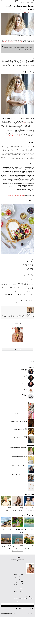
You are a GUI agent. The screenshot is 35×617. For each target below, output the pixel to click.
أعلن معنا (24, 613)
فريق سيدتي (15, 584)
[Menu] (33, 0)
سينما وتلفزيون (25, 420)
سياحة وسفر (32, 12)
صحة (26, 412)
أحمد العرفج (25, 389)
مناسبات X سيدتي (15, 577)
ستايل (22, 581)
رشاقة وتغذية (25, 404)
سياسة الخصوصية (28, 613)
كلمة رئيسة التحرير (18, 349)
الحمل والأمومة (15, 601)
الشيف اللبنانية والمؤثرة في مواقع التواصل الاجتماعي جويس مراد (12, 41)
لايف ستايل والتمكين (31, 598)
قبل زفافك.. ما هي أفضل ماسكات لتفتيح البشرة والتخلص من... (18, 447)
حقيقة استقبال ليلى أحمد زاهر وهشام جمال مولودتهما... (19, 465)
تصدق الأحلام (32, 357)
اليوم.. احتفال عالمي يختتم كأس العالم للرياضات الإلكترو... (19, 429)
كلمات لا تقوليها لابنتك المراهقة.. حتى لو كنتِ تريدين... (19, 474)
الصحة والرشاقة (15, 598)
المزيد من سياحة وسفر (28, 515)
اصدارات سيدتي (21, 589)
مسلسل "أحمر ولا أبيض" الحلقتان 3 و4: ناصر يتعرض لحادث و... (19, 437)
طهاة (22, 302)
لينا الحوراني (25, 307)
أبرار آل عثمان (25, 376)
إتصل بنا (22, 613)
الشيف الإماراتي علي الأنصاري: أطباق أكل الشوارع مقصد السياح (16, 195)
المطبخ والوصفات (15, 599)
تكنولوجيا (26, 428)
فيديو (22, 574)
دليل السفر (21, 591)
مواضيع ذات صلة (29, 494)
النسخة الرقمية (17, 344)
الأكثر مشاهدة (30, 445)
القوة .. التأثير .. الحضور (31, 353)
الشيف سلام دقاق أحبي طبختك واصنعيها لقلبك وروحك (20, 296)
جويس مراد (9, 302)
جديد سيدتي (31, 402)
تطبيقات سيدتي (14, 586)
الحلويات (23, 122)
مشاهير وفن (25, 598)
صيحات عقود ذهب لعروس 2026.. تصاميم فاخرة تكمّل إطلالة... (18, 483)
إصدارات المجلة (17, 323)
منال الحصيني (25, 395)
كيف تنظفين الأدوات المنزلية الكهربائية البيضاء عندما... (19, 456)
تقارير (22, 583)
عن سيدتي (15, 579)
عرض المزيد (17, 550)
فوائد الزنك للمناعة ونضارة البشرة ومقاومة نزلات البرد (20, 405)
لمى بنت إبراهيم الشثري (24, 370)
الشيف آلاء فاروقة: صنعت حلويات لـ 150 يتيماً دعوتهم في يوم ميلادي (14, 135)
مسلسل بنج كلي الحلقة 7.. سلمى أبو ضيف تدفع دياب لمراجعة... (19, 421)
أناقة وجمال (20, 598)
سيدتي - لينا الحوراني (27, 12)
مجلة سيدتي (25, 302)
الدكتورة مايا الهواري (24, 383)
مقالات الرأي (31, 367)
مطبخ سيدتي (21, 576)
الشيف (20, 302)
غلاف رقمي (15, 589)
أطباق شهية (16, 302)
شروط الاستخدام (32, 613)
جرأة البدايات (32, 361)
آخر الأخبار (15, 591)
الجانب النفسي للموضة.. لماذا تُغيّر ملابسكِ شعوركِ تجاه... (20, 413)
